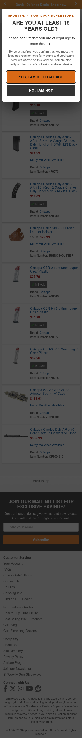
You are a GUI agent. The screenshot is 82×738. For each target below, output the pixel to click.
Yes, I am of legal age (41, 76)
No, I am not (41, 90)
